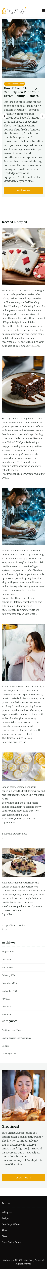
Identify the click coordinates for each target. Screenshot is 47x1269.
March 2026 (7, 967)
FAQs (4, 1236)
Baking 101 (7, 1212)
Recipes (5, 1046)
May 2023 (6, 1014)
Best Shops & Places (11, 1224)
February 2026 (8, 975)
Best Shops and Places (14, 54)
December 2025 (9, 983)
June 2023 (6, 1007)
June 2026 (6, 959)
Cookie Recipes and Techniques (16, 1038)
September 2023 (9, 991)
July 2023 (6, 999)
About (5, 1230)
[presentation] (5, 116)
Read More (22, 152)
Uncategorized (9, 1053)
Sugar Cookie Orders (11, 1242)
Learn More (22, 1177)
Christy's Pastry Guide (30, 1260)
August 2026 (8, 952)
